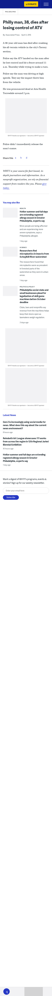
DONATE (31, 4)
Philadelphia (10, 12)
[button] (6, 991)
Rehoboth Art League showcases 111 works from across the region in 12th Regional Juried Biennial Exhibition (26, 441)
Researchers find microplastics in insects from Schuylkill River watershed (34, 253)
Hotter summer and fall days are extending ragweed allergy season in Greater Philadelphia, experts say (34, 216)
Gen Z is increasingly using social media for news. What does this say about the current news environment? (24, 425)
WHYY (10, 4)
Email (26, 157)
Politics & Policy (27, 287)
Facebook (15, 157)
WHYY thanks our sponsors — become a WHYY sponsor (26, 136)
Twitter (21, 157)
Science (23, 247)
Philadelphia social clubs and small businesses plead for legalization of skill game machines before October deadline (34, 296)
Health (23, 208)
